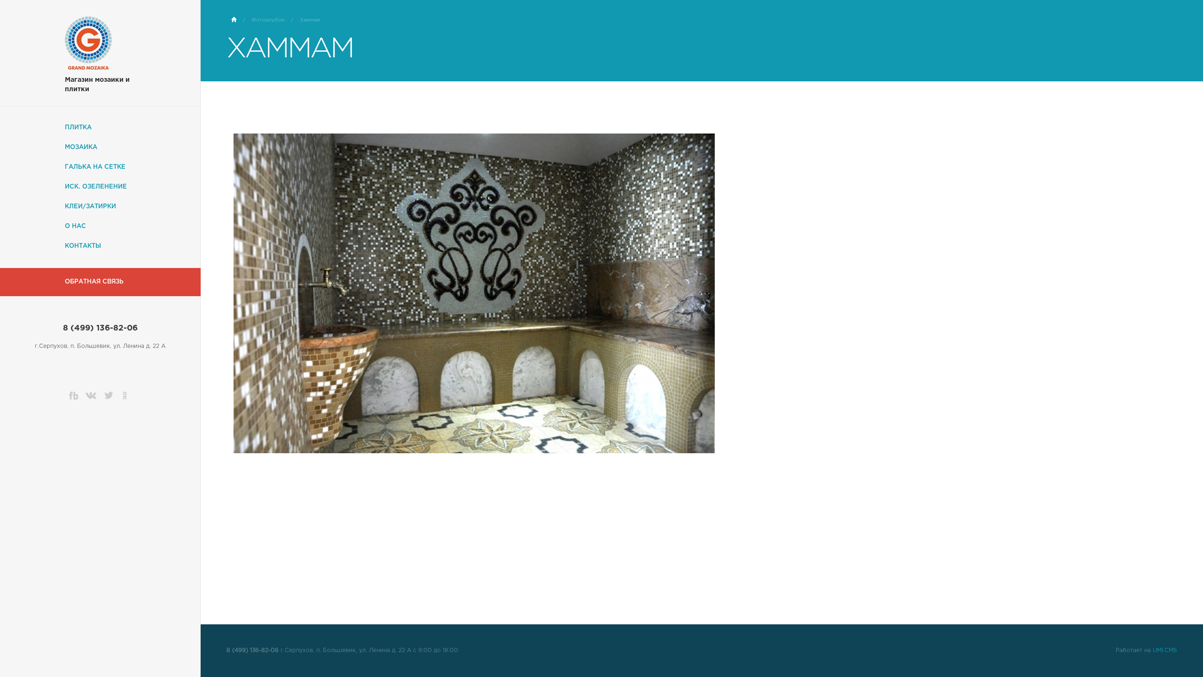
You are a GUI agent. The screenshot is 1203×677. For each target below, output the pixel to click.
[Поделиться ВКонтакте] (92, 395)
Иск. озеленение (96, 186)
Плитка (78, 127)
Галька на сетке (95, 167)
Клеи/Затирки (90, 206)
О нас (75, 226)
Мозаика (81, 147)
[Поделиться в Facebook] (74, 395)
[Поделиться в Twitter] (109, 395)
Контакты (83, 246)
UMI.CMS (1165, 650)
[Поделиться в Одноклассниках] (127, 395)
